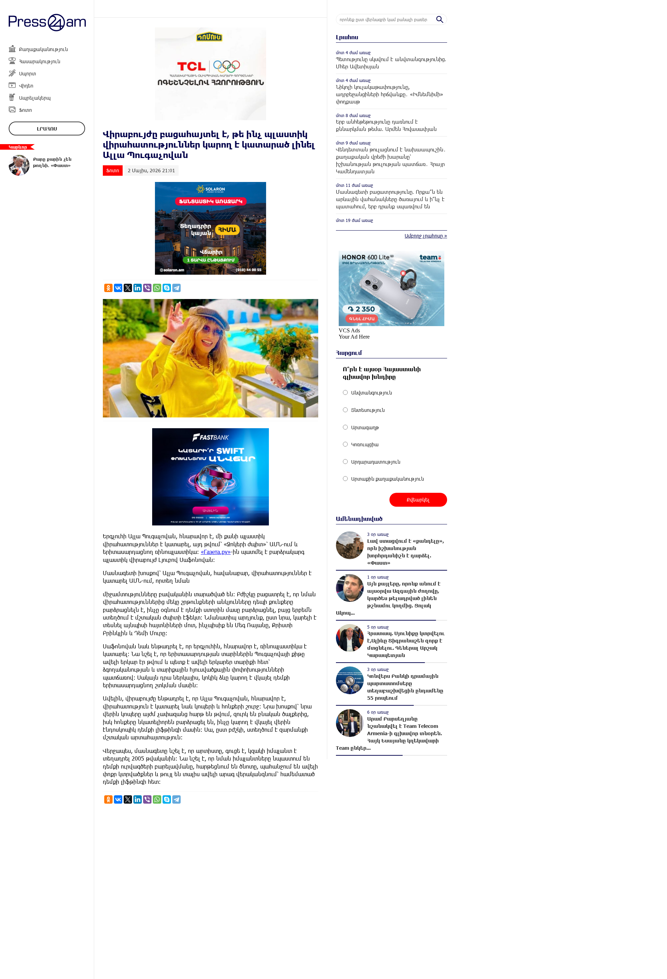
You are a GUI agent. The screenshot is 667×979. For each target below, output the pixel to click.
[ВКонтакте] (118, 288)
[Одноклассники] (108, 288)
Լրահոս (47, 129)
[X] (128, 288)
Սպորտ (27, 73)
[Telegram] (176, 288)
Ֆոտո (25, 110)
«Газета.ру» (216, 551)
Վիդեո (26, 86)
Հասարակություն (39, 61)
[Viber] (147, 288)
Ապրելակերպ (35, 98)
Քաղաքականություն (43, 49)
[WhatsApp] (157, 288)
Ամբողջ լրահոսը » (426, 236)
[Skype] (167, 288)
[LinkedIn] (137, 288)
